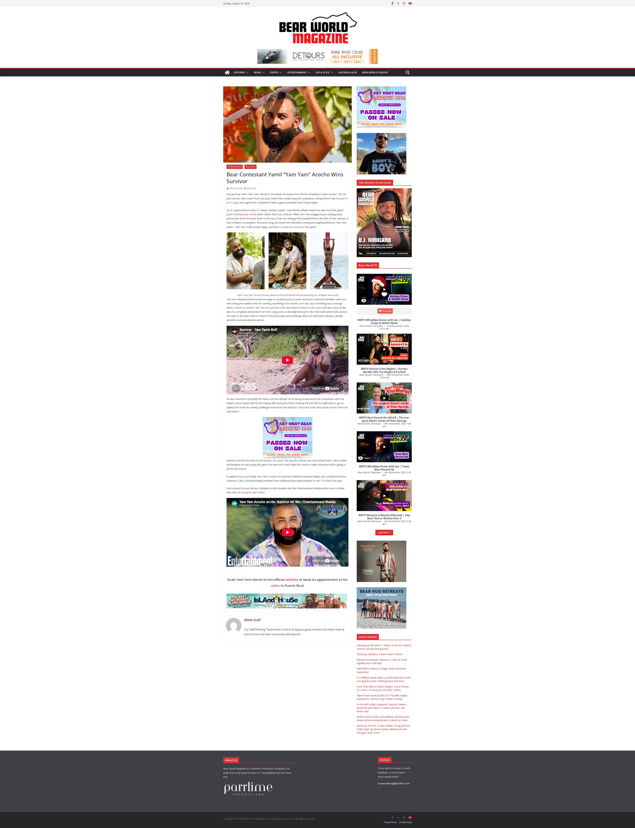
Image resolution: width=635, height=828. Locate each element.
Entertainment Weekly (245, 214)
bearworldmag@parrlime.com (394, 783)
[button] (247, 72)
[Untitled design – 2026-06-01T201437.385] (287, 419)
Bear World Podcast (375, 72)
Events (274, 72)
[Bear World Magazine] (227, 72)
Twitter (261, 492)
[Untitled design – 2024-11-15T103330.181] (381, 134)
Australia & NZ (348, 72)
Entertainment (297, 72)
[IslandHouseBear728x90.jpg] (317, 51)
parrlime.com (274, 772)
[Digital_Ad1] (381, 542)
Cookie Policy (405, 822)
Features (239, 72)
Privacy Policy (390, 822)
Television (250, 167)
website (292, 579)
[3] (381, 589)
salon (275, 585)
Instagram (246, 492)
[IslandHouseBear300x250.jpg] (381, 88)
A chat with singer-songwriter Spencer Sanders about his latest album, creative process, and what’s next (381, 708)
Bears (257, 72)
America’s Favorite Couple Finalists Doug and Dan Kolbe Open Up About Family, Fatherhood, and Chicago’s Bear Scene (383, 729)
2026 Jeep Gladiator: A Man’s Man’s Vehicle (379, 654)
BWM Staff (251, 188)
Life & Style (323, 72)
